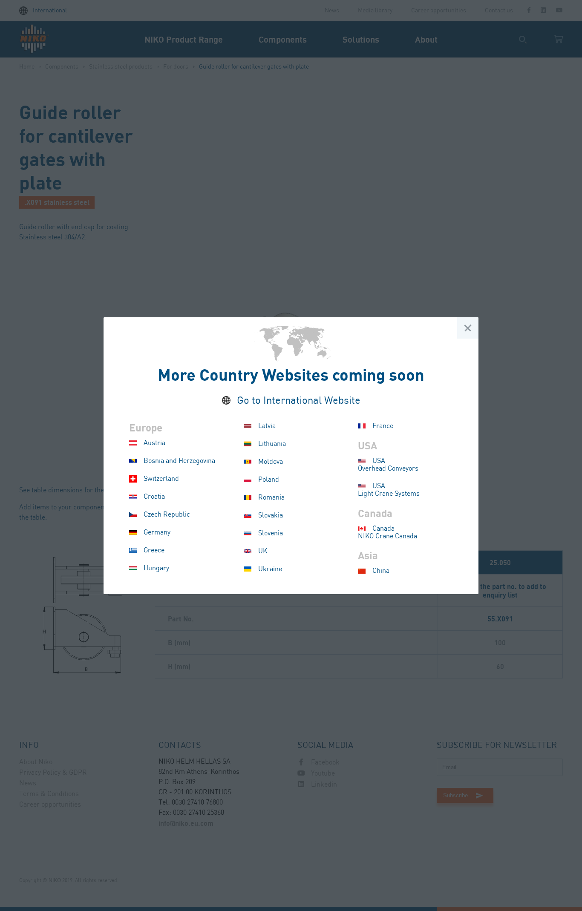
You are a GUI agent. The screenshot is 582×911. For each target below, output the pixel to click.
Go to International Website (298, 401)
